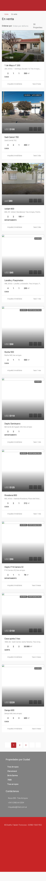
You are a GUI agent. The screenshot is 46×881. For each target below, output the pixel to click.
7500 (9, 780)
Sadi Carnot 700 (11, 137)
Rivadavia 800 (10, 495)
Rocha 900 (9, 352)
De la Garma (12, 775)
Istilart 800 (9, 209)
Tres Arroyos (13, 767)
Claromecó (12, 771)
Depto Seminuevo (12, 423)
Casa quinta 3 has (12, 638)
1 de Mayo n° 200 (12, 65)
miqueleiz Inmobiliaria (14, 84)
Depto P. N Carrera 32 (14, 567)
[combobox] (23, 26)
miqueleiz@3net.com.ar (17, 807)
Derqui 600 (9, 710)
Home (6, 14)
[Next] (32, 745)
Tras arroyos (12, 784)
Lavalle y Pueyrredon (13, 280)
